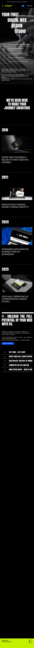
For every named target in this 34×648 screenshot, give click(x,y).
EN (23, 5)
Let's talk (29, 5)
